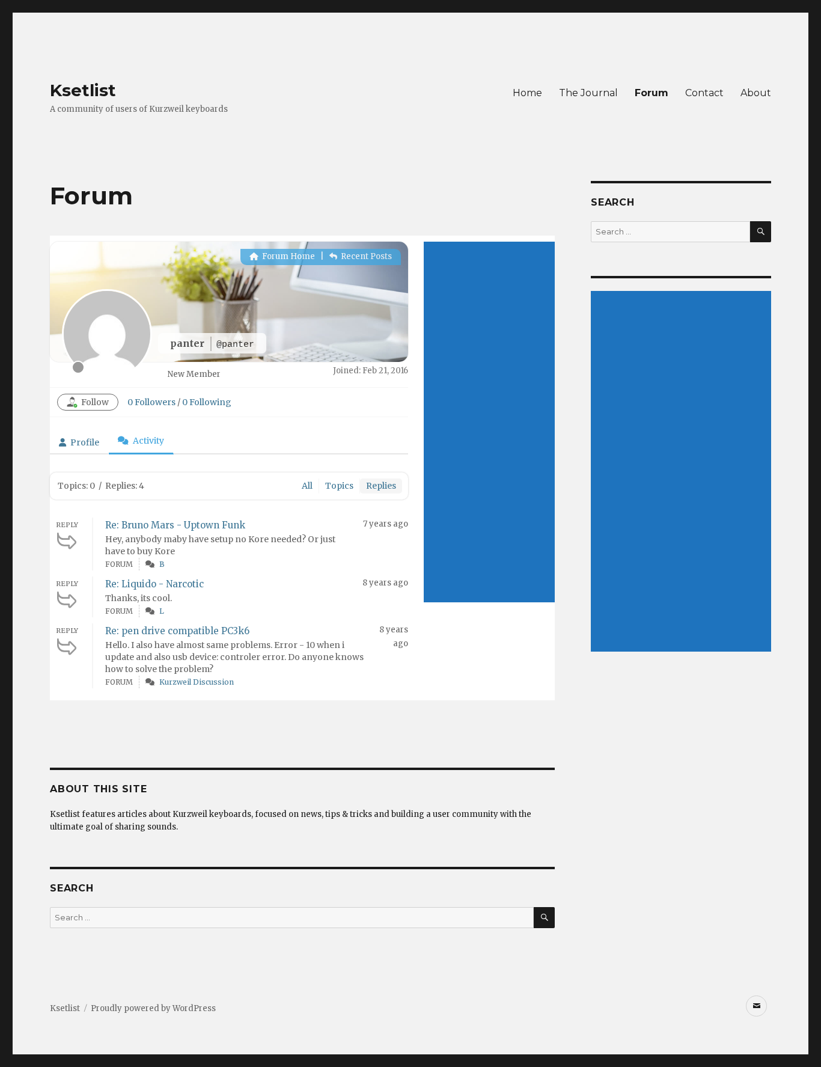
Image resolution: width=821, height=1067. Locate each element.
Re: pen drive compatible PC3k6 (177, 631)
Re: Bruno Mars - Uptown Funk (175, 525)
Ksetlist (83, 90)
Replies (381, 485)
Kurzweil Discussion (196, 681)
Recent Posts (365, 256)
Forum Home (287, 256)
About (755, 93)
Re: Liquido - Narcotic (154, 584)
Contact (704, 93)
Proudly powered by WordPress (153, 1008)
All (307, 485)
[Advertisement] (489, 422)
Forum (651, 93)
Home (527, 93)
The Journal (588, 93)
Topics (339, 485)
